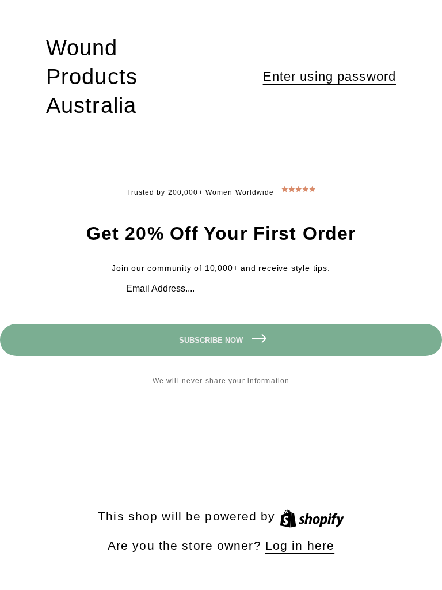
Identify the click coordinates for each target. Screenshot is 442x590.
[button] (329, 76)
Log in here (299, 545)
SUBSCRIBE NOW (211, 340)
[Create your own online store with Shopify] (312, 516)
